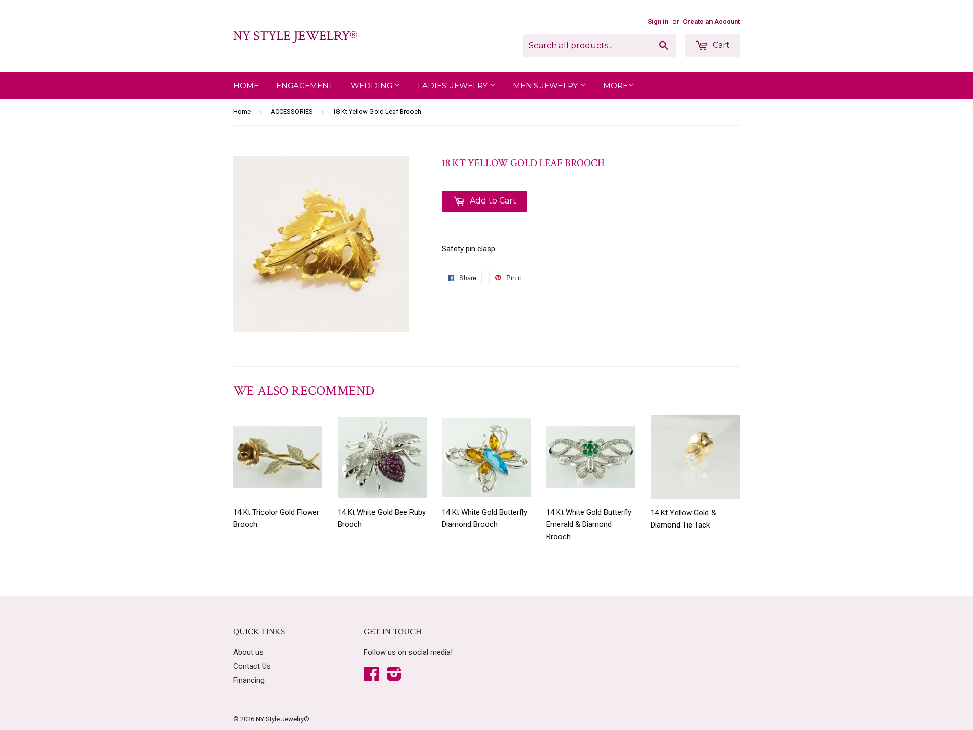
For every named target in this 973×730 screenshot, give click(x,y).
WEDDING (372, 85)
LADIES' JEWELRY (454, 85)
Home (246, 85)
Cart (720, 45)
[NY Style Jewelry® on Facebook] (371, 677)
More (615, 85)
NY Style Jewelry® (295, 36)
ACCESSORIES (292, 111)
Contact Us (252, 666)
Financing (249, 680)
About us (248, 652)
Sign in (658, 21)
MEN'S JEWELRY (546, 85)
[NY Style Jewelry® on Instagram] (394, 677)
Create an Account (711, 21)
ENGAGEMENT (304, 85)
